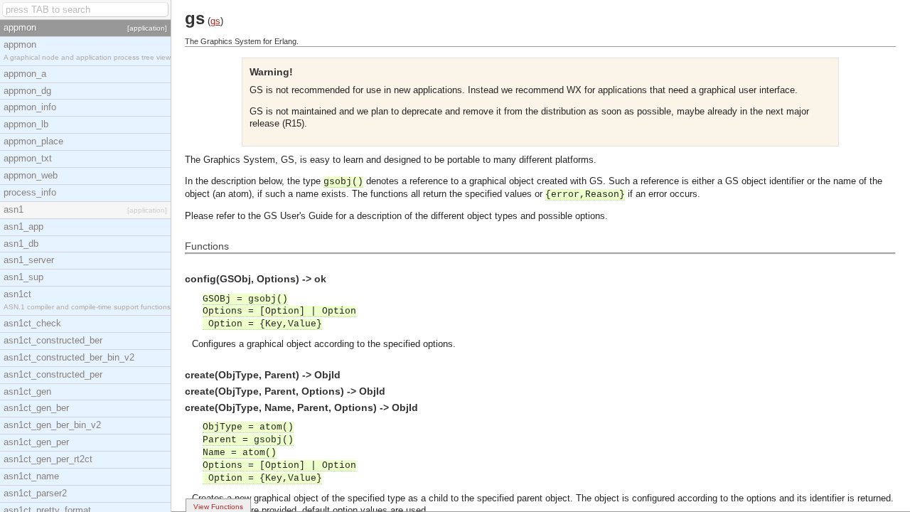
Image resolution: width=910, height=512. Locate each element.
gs (215, 21)
